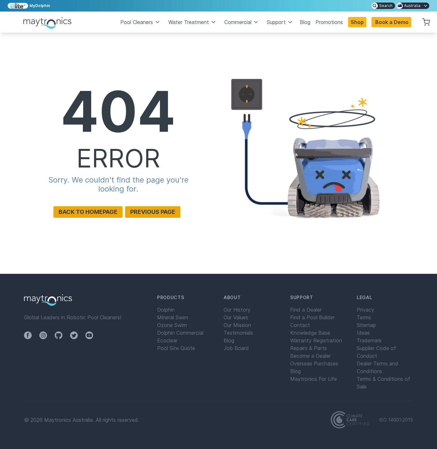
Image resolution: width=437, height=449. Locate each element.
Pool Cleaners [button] (136, 22)
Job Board (236, 348)
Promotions (329, 22)
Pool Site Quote (176, 348)
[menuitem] (383, 6)
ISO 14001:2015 (396, 419)
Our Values (236, 317)
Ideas (363, 333)
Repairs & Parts (308, 348)
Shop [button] (357, 22)
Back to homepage (88, 211)
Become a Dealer (310, 356)
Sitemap (366, 325)
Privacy (365, 309)
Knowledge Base (310, 333)
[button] (391, 22)
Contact (300, 325)
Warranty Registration (316, 340)
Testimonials (238, 333)
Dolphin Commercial (180, 333)
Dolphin (166, 309)
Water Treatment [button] (188, 22)
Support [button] (276, 22)
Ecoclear (167, 340)
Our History (237, 309)
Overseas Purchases (314, 363)
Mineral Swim (172, 317)
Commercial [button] (237, 22)
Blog (305, 22)
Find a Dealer (306, 309)
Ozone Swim (172, 325)
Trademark (369, 340)
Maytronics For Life (313, 379)
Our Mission (237, 325)
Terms (364, 317)
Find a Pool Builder (312, 317)
